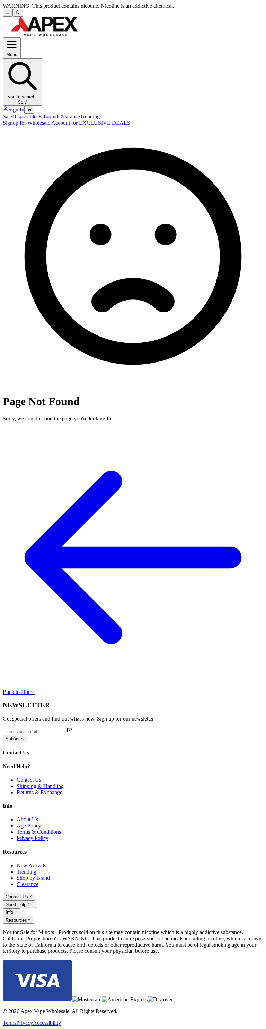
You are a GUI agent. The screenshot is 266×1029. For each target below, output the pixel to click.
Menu (11, 54)
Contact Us (29, 780)
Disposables (25, 116)
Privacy (24, 1023)
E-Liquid (48, 116)
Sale (7, 116)
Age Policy (29, 826)
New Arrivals (31, 865)
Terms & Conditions (39, 832)
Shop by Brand (33, 878)
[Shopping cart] (29, 109)
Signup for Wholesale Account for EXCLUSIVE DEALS (66, 123)
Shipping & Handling (40, 786)
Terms (9, 1023)
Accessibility (47, 1023)
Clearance (69, 116)
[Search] (18, 13)
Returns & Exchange (39, 792)
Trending (90, 116)
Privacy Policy (32, 838)
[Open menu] (8, 13)
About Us (27, 819)
